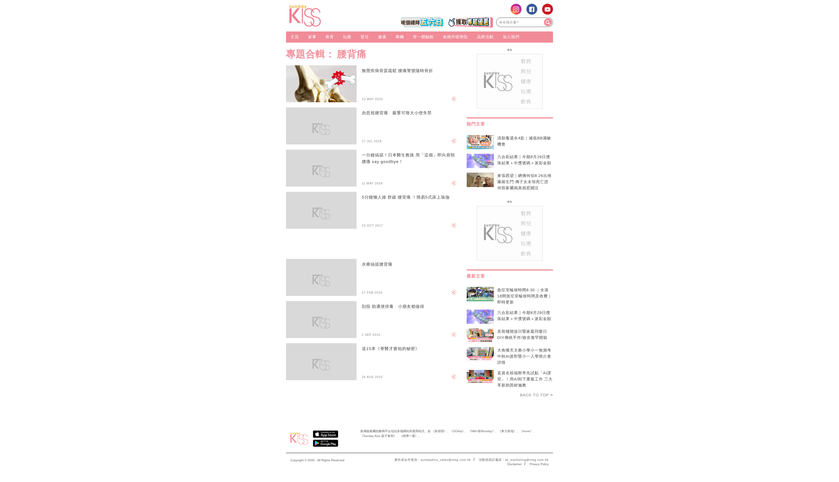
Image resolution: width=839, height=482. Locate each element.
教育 (330, 37)
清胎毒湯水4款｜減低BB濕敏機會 (524, 141)
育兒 (365, 37)
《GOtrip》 (457, 431)
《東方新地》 (507, 431)
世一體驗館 (423, 37)
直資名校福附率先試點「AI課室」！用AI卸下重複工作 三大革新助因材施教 (525, 379)
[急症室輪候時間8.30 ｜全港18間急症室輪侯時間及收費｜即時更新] (480, 294)
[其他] (454, 101)
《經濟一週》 (409, 436)
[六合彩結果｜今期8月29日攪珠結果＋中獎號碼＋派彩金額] (480, 161)
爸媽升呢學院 (455, 37)
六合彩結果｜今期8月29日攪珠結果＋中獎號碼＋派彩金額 (524, 160)
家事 (312, 37)
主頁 (295, 37)
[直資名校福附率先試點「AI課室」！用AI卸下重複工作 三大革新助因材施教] (480, 377)
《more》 (526, 431)
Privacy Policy (539, 464)
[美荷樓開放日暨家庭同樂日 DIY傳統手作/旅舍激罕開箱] (480, 335)
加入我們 (511, 37)
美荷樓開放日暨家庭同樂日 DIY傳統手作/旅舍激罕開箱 (522, 334)
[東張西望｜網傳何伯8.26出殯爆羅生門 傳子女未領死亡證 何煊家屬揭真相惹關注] (480, 180)
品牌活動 (485, 37)
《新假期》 (439, 431)
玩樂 (347, 37)
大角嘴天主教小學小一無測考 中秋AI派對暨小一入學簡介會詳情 (524, 356)
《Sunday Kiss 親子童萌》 (378, 436)
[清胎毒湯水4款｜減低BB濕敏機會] (480, 142)
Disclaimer (514, 464)
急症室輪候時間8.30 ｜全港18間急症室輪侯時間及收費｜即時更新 (524, 296)
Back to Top (534, 395)
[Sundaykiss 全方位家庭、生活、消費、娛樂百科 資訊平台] (326, 16)
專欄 (399, 37)
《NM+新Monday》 (481, 431)
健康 (382, 37)
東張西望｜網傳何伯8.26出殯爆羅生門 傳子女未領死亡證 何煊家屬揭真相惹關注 (524, 181)
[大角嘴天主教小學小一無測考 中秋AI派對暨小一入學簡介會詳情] (480, 354)
